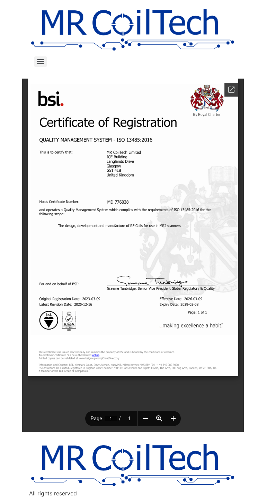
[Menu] (40, 61)
